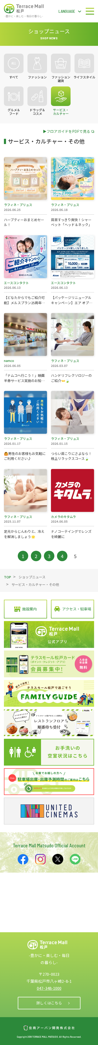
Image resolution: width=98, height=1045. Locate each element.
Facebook (23, 859)
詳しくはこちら (49, 1002)
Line (75, 859)
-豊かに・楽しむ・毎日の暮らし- (24, 16)
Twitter (57, 859)
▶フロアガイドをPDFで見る (66, 131)
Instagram (40, 859)
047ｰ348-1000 (49, 988)
